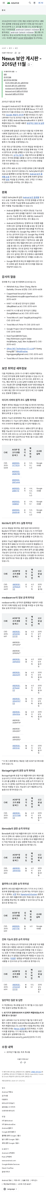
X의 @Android (7, 1121)
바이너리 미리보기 (8, 1103)
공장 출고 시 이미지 (8, 1107)
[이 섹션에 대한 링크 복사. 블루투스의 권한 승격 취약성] (31, 884)
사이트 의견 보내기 (24, 1184)
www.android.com (9, 1160)
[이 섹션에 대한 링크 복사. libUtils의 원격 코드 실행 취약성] (34, 523)
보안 (16, 48)
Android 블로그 (7, 1128)
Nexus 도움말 (19, 1029)
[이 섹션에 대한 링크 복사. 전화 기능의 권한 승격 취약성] (31, 939)
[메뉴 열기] (3, 3)
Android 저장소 (7, 1092)
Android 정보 (7, 1180)
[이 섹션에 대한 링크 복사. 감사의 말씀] (18, 277)
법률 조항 (25, 1180)
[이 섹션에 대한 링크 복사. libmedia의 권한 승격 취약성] (31, 828)
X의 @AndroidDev (8, 1124)
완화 (7, 180)
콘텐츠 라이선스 (36, 1072)
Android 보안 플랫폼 (31, 197)
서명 (14, 894)
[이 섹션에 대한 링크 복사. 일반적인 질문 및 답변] (24, 1000)
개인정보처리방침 (9, 1184)
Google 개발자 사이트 (15, 115)
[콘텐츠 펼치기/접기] (16, 71)
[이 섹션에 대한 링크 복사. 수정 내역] (15, 1047)
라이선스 (34, 1180)
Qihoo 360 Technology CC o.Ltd (20, 349)
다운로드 (5, 1099)
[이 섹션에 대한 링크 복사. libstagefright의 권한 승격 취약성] (37, 770)
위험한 (13, 958)
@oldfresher (22, 351)
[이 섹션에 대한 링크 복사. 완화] (9, 192)
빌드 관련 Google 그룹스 (10, 1139)
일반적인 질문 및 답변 (35, 123)
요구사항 (5, 1096)
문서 (3, 10)
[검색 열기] (30, 2)
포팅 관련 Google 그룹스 (10, 1143)
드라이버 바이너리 (8, 1111)
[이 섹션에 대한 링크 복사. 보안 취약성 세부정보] (29, 368)
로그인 (40, 3)
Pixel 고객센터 (7, 1157)
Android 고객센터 (8, 1153)
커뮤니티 (17, 1180)
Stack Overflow (7, 1168)
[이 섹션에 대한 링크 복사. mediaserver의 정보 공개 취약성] (36, 597)
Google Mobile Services (10, 1164)
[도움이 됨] (15, 53)
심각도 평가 (18, 155)
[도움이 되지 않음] (19, 53)
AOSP (4, 48)
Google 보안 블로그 (9, 1132)
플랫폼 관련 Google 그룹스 (11, 1136)
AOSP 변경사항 (24, 38)
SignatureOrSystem (29, 894)
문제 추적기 (6, 1172)
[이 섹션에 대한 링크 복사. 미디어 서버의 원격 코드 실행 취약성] (38, 400)
